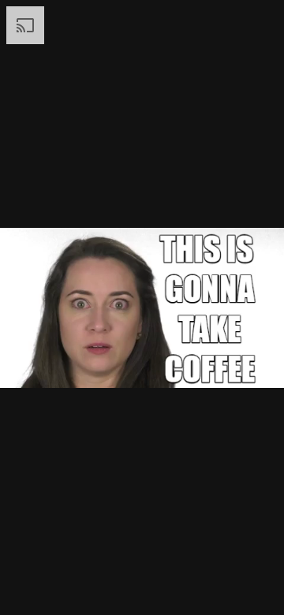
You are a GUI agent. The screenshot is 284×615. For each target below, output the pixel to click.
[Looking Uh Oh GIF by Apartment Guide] (142, 307)
